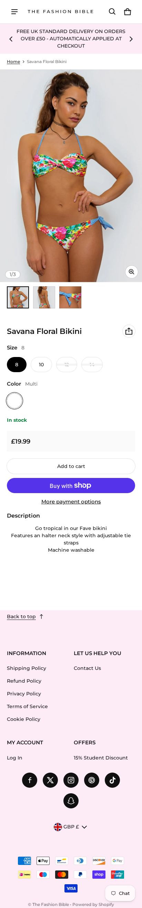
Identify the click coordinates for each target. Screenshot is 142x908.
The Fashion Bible (50, 904)
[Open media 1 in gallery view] (18, 297)
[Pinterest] (91, 780)
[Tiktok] (112, 780)
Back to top (21, 616)
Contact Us (87, 668)
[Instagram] (71, 780)
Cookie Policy (23, 719)
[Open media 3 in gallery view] (70, 297)
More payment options (71, 502)
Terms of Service (27, 706)
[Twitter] (50, 780)
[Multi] (14, 400)
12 (66, 364)
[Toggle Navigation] (14, 11)
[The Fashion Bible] (60, 12)
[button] (112, 11)
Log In (14, 758)
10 (41, 364)
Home (13, 61)
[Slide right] (131, 39)
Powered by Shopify (93, 904)
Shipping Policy (26, 668)
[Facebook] (29, 780)
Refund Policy (24, 681)
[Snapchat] (71, 800)
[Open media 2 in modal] (71, 175)
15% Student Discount (101, 758)
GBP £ (71, 827)
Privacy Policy (24, 694)
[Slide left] (11, 39)
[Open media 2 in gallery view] (44, 297)
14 (92, 364)
